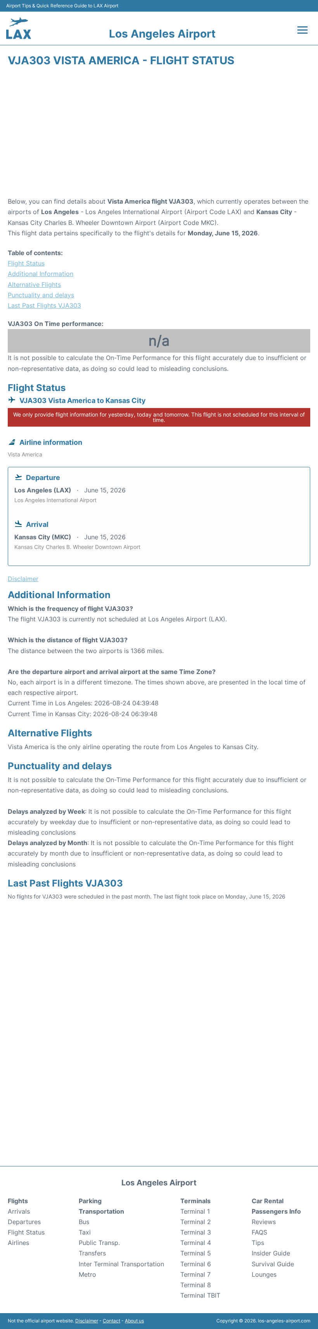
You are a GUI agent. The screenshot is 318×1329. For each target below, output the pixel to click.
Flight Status (26, 263)
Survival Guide (273, 1264)
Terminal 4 (195, 1243)
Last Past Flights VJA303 (44, 305)
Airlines (18, 1243)
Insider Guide (271, 1253)
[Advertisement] (159, 134)
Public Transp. (99, 1243)
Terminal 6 (195, 1264)
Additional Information (40, 274)
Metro (87, 1274)
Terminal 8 (195, 1285)
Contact (111, 1321)
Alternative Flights (34, 284)
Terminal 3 (195, 1232)
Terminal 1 (195, 1211)
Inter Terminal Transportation (121, 1264)
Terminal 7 (195, 1274)
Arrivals (19, 1211)
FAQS (259, 1232)
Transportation (101, 1211)
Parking (90, 1201)
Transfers (92, 1253)
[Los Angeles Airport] (18, 28)
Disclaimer (86, 1321)
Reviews (264, 1222)
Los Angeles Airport (162, 33)
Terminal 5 (195, 1253)
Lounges (264, 1274)
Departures (24, 1222)
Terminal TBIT (200, 1295)
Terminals (195, 1201)
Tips (258, 1243)
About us (134, 1321)
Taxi (85, 1232)
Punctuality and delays (41, 295)
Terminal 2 (195, 1222)
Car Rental (267, 1201)
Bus (84, 1222)
